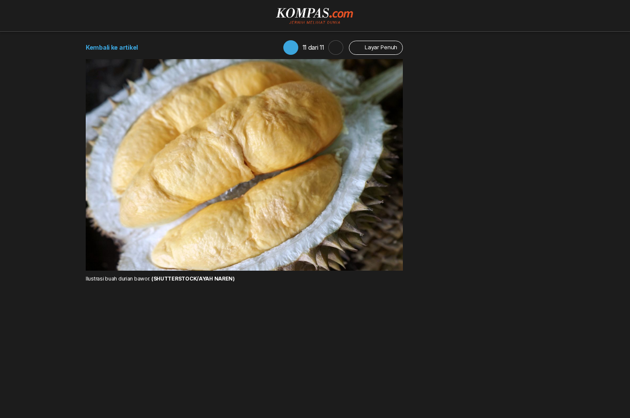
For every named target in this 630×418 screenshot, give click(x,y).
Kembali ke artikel (112, 47)
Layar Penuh (380, 47)
